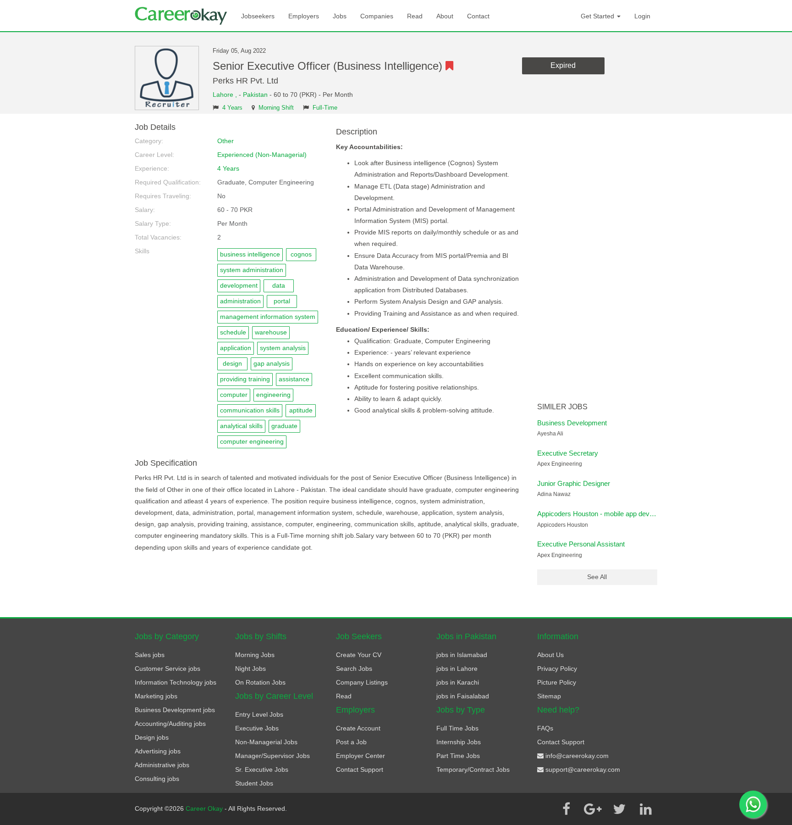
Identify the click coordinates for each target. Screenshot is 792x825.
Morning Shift (276, 108)
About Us (550, 654)
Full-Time (325, 108)
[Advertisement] (597, 260)
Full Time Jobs (457, 728)
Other (225, 141)
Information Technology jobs (175, 682)
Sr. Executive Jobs (261, 769)
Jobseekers (258, 16)
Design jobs (152, 737)
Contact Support (359, 769)
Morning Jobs (255, 654)
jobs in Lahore (457, 668)
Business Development (572, 423)
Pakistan (255, 94)
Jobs (339, 16)
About (444, 16)
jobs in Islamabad (461, 654)
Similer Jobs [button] (562, 407)
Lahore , (226, 94)
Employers (303, 16)
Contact (478, 16)
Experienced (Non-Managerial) (262, 154)
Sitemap (549, 696)
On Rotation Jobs (260, 682)
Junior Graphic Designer (573, 483)
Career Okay (205, 808)
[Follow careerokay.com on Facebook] (566, 808)
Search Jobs (354, 668)
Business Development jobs (175, 710)
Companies (376, 16)
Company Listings (362, 682)
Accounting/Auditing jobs (170, 723)
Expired (563, 65)
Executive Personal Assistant (581, 544)
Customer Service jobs (167, 668)
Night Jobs (250, 668)
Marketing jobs (156, 696)
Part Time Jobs (458, 755)
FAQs (545, 728)
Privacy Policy (557, 668)
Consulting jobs (157, 778)
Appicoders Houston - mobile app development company (622, 514)
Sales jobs (150, 654)
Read (415, 16)
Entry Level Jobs (259, 714)
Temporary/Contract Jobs (473, 769)
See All (597, 576)
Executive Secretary (567, 453)
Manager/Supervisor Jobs (272, 755)
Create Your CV (358, 654)
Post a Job (351, 742)
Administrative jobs (162, 765)
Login (642, 16)
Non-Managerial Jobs (266, 742)
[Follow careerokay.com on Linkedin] (645, 808)
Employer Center (360, 755)
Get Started (598, 16)
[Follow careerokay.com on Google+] (592, 808)
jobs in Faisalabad (462, 696)
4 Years (232, 108)
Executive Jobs (257, 728)
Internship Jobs (458, 742)
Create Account (358, 728)
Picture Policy (556, 682)
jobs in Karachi (457, 682)
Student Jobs (254, 783)
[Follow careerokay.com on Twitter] (619, 808)
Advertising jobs (158, 751)
